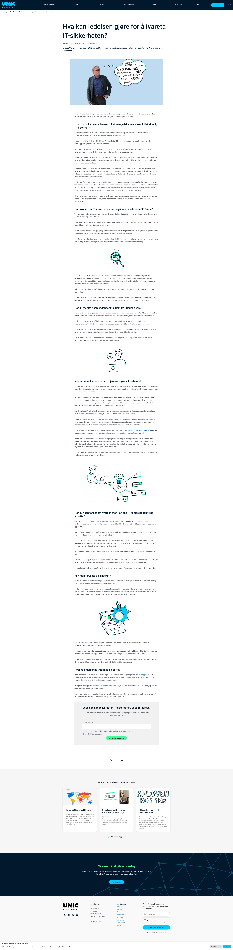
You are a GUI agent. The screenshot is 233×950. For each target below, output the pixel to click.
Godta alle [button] (227, 947)
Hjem (7, 12)
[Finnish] (229, 5)
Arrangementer (128, 5)
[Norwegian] (230, 5)
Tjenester (75, 5)
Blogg (154, 5)
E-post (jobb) (87, 723)
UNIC (84, 43)
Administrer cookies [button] (216, 947)
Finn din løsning (48, 5)
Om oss (101, 5)
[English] (227, 5)
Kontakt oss (120, 914)
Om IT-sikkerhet (15, 12)
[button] (110, 760)
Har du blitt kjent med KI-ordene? (80, 810)
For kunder (178, 5)
